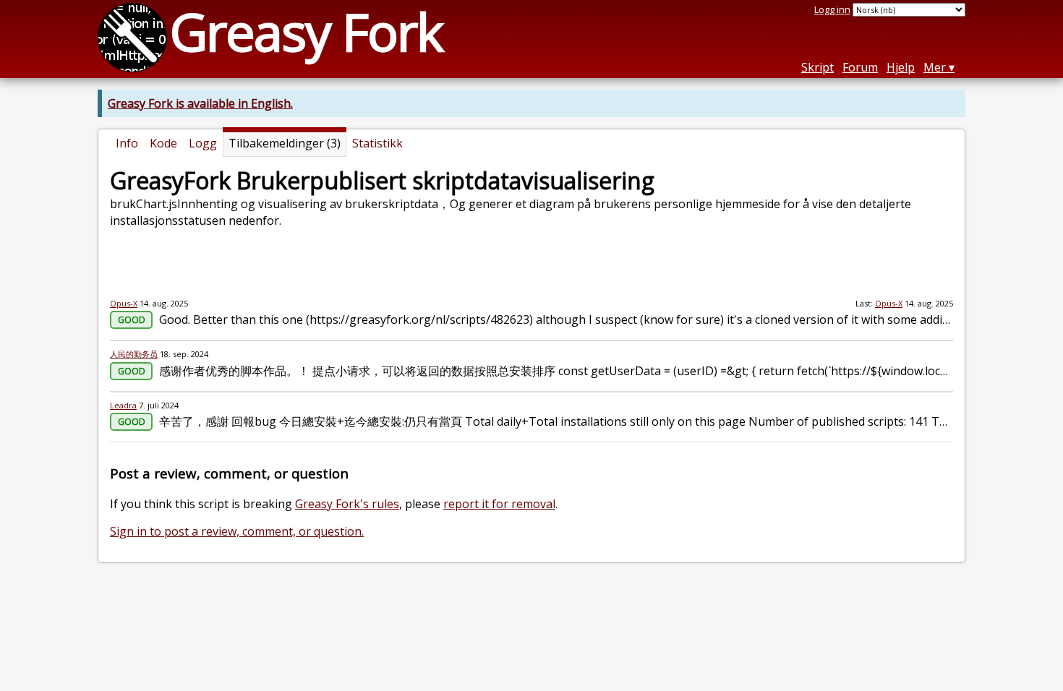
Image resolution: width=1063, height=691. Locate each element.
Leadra (123, 405)
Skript (817, 67)
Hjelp (901, 67)
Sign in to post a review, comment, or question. (237, 531)
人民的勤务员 (134, 353)
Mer (934, 67)
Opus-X (123, 303)
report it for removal (499, 504)
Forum (860, 67)
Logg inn (832, 9)
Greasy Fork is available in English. (200, 103)
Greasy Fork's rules (347, 504)
